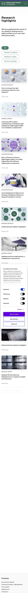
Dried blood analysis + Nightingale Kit (12, 584)
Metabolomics (5, 589)
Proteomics (4, 591)
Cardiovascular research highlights (13, 227)
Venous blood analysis (7, 582)
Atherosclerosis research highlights (13, 345)
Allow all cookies (14, 314)
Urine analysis (5, 587)
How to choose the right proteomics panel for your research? (10, 90)
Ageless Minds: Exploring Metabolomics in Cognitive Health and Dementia (13, 377)
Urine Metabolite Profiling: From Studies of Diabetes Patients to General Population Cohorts (12, 195)
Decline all (14, 324)
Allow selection (14, 319)
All (5, 48)
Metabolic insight (10, 57)
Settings (19, 309)
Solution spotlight (10, 61)
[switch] (23, 294)
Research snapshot (11, 52)
